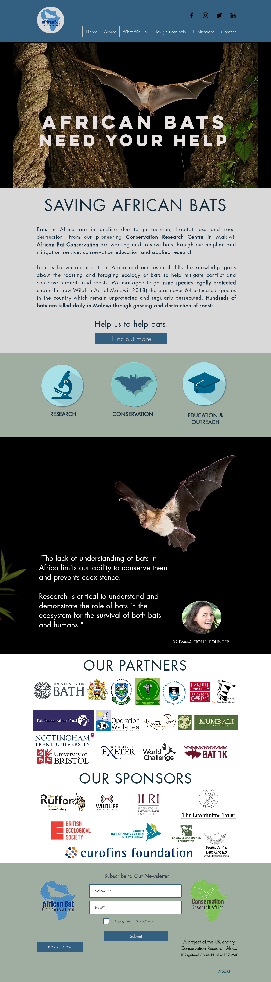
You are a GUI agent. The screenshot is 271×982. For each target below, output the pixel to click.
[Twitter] (219, 15)
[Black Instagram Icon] (205, 15)
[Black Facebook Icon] (191, 15)
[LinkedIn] (233, 15)
